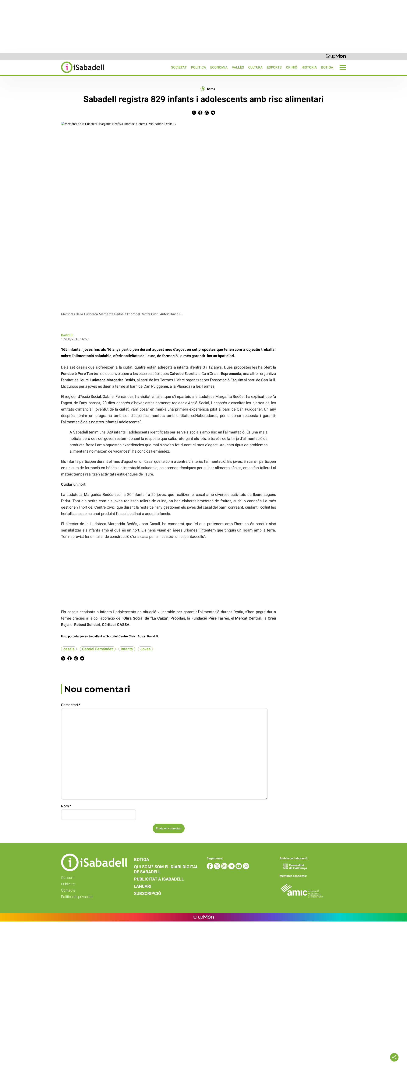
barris (211, 88)
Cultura (255, 67)
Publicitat (68, 884)
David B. (67, 335)
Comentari (70, 705)
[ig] (224, 868)
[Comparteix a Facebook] (200, 113)
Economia (219, 67)
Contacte (68, 890)
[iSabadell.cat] (52, 73)
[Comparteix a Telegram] (213, 113)
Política (198, 67)
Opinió (291, 67)
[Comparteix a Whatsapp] (207, 113)
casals (68, 649)
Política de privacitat (77, 897)
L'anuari (142, 886)
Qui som (67, 877)
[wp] (246, 868)
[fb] (210, 868)
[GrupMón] (336, 56)
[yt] (239, 868)
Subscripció (147, 893)
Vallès (238, 67)
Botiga (327, 67)
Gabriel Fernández (97, 649)
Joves (145, 649)
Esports (274, 67)
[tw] (217, 868)
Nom (66, 806)
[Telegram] (232, 868)
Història (309, 67)
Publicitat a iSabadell (159, 879)
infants (127, 649)
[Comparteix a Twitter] (194, 113)
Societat (179, 67)
